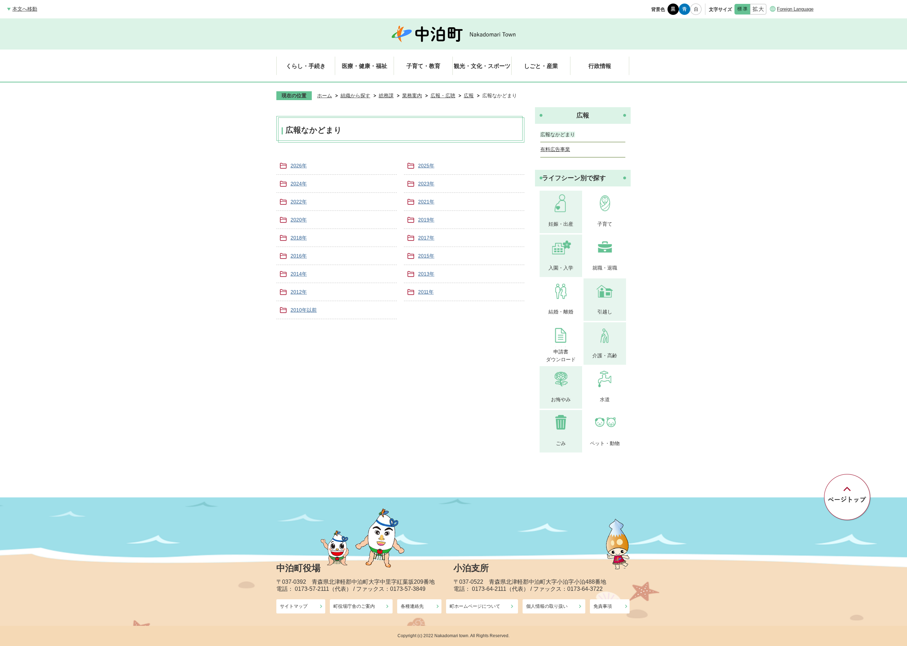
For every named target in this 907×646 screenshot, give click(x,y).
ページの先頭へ (848, 497)
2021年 (426, 201)
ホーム (324, 95)
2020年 (299, 220)
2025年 (426, 165)
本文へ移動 (24, 9)
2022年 (299, 201)
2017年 (426, 238)
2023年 (426, 183)
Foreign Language (795, 9)
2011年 (426, 292)
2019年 (426, 220)
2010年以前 (304, 310)
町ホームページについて (475, 606)
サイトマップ (294, 606)
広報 (469, 95)
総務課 (386, 95)
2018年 (299, 238)
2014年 (299, 274)
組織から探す (355, 95)
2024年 (299, 183)
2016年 (299, 256)
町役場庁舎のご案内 (354, 606)
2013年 (426, 274)
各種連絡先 (412, 606)
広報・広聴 (442, 95)
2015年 (426, 256)
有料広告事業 (555, 149)
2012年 (299, 292)
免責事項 (602, 606)
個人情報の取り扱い (547, 606)
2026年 (299, 165)
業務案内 (412, 95)
